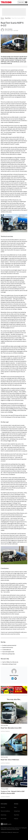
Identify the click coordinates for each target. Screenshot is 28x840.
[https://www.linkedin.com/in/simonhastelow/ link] (12, 678)
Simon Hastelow (8, 29)
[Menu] (26, 2)
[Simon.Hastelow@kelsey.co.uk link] (15, 678)
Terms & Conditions (5, 811)
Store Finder (3, 818)
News (15, 807)
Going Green (17, 811)
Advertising (3, 814)
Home (2, 18)
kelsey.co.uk (15, 832)
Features (16, 818)
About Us (3, 807)
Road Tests (8, 18)
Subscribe (21, 2)
